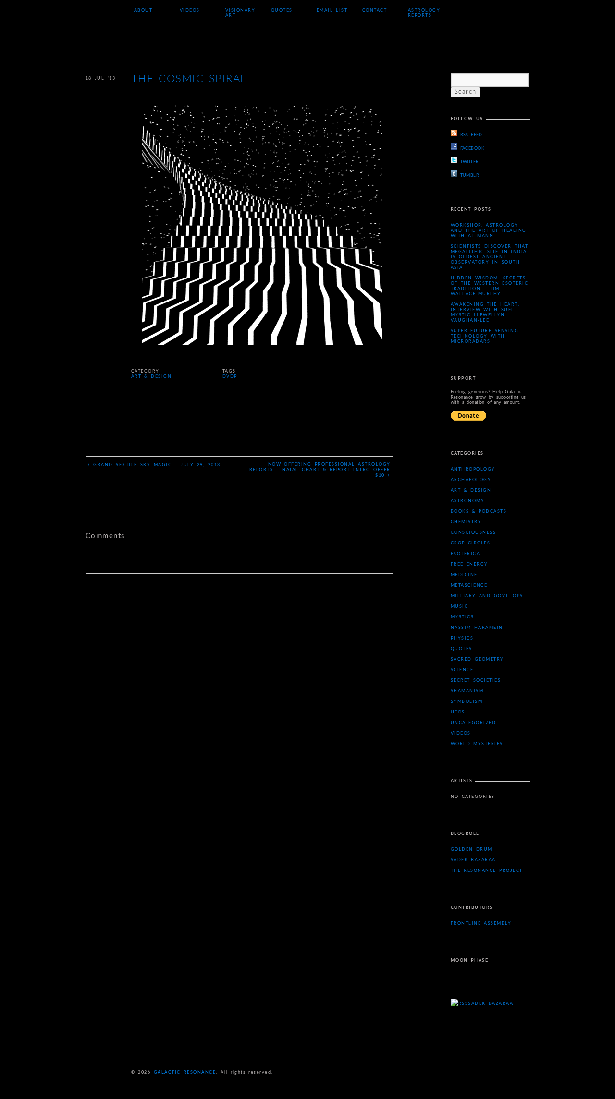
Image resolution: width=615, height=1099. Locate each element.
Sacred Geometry (477, 659)
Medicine (464, 575)
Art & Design (151, 376)
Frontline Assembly (481, 923)
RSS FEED (471, 135)
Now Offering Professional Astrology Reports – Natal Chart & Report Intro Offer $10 (320, 470)
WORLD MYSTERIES (477, 744)
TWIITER (469, 162)
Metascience (469, 585)
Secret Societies (476, 680)
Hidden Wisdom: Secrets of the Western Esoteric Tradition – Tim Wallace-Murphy (490, 286)
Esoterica (465, 554)
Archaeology (471, 480)
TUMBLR (470, 175)
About (143, 10)
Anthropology (473, 469)
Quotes (282, 10)
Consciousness (473, 533)
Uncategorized (473, 723)
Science (462, 670)
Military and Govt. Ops (487, 596)
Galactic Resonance (185, 1072)
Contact (374, 10)
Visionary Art (240, 13)
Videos (190, 10)
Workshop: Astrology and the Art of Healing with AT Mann (489, 230)
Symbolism (467, 702)
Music (459, 606)
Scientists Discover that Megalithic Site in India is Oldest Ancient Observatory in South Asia (490, 257)
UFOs (458, 712)
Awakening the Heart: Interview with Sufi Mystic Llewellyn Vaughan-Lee (485, 312)
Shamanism (467, 691)
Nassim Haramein (477, 628)
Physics (462, 638)
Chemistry (466, 522)
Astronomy (468, 501)
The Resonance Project (487, 871)
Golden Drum (471, 849)
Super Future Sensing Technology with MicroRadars (485, 336)
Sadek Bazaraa (473, 860)
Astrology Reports (424, 13)
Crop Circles (471, 543)
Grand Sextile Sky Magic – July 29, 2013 (154, 464)
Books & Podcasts (479, 511)
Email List (332, 10)
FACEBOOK (472, 148)
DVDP (229, 376)
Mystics (462, 617)
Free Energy (469, 564)
